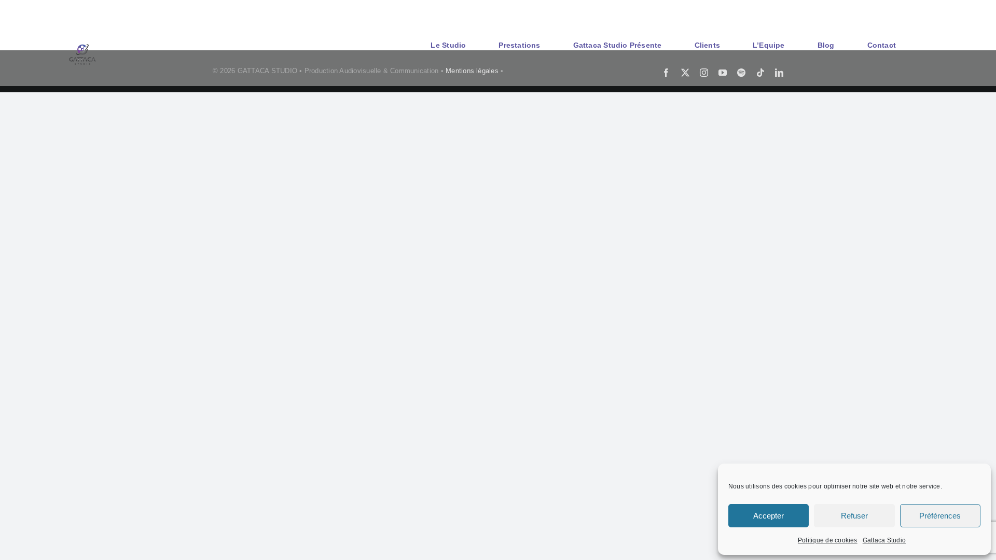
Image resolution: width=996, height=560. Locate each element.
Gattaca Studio (884, 540)
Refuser (854, 515)
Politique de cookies (827, 540)
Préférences (940, 515)
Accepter (768, 515)
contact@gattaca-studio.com (887, 11)
